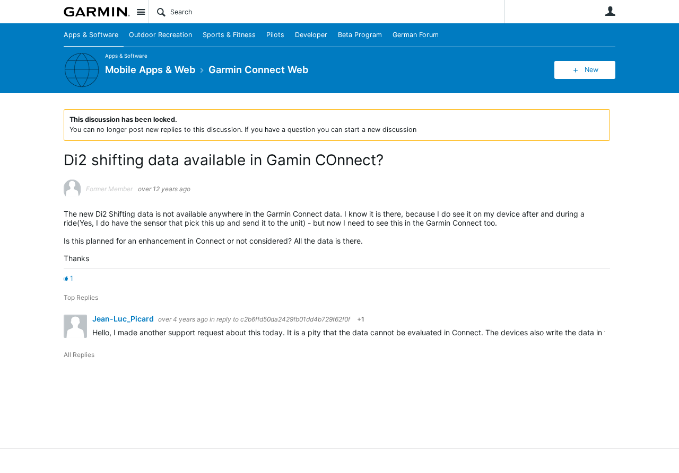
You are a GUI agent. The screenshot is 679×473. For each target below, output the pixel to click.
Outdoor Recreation (160, 35)
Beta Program (360, 35)
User (610, 11)
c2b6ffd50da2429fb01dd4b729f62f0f (295, 319)
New (591, 70)
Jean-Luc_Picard (123, 318)
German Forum (416, 35)
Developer (311, 35)
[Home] (97, 11)
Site (141, 12)
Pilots (275, 35)
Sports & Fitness (229, 35)
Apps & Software (91, 35)
